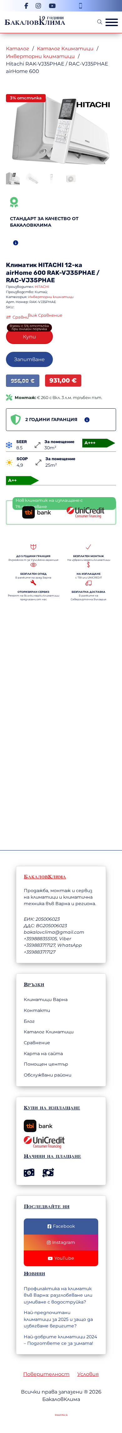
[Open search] (99, 22)
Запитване (29, 359)
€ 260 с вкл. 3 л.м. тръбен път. (58, 397)
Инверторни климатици (40, 56)
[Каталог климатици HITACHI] (93, 104)
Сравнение (37, 1042)
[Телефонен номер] (80, 5)
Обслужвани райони (47, 1075)
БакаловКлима (34, 22)
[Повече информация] (15, 243)
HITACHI (51, 265)
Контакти (37, 1010)
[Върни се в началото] (83, 1409)
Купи (29, 336)
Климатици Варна (46, 999)
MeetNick (61, 1415)
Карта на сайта (43, 1053)
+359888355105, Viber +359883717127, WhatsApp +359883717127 (53, 945)
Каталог (17, 48)
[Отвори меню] (111, 22)
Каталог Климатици (65, 48)
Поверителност (46, 1374)
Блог (29, 1021)
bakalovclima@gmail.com (54, 932)
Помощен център (46, 1064)
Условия (88, 1374)
